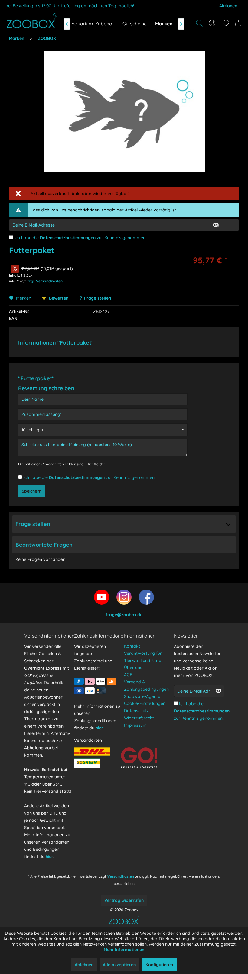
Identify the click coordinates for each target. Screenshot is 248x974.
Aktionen (228, 5)
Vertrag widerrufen (124, 900)
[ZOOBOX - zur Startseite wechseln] (32, 20)
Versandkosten (120, 876)
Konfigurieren (159, 964)
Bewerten (58, 298)
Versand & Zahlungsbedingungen (146, 685)
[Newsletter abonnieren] (219, 691)
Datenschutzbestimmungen (68, 237)
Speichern (31, 491)
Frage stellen (97, 298)
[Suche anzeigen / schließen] (199, 23)
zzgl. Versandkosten (45, 281)
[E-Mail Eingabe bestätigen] (216, 225)
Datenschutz (136, 710)
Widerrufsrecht (139, 718)
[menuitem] (212, 23)
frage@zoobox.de (124, 614)
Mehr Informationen (124, 949)
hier (49, 856)
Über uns (133, 667)
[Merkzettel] (226, 23)
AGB (128, 674)
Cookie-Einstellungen (144, 703)
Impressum (135, 725)
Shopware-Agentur (143, 696)
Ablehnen (84, 964)
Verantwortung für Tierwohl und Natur (143, 657)
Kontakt (132, 646)
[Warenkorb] (239, 23)
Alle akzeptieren (119, 964)
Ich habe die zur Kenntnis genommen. (80, 237)
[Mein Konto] (212, 23)
